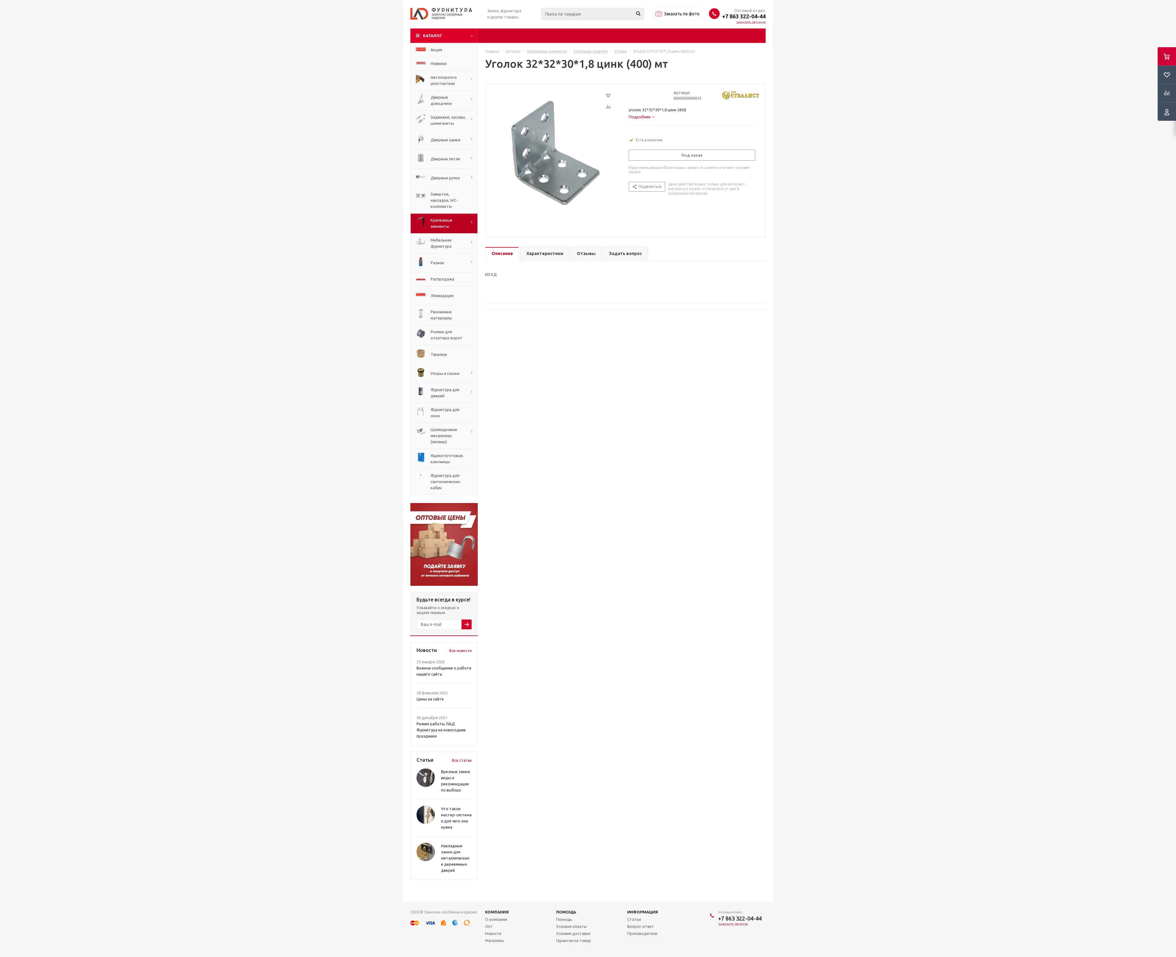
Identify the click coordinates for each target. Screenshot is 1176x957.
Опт (489, 926)
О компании (496, 919)
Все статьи (462, 760)
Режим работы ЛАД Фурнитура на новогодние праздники (441, 730)
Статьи (634, 919)
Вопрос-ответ (640, 926)
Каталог (432, 35)
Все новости (460, 651)
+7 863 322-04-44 (744, 16)
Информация (642, 912)
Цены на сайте (430, 699)
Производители (642, 933)
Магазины (494, 940)
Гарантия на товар (573, 940)
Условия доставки (573, 933)
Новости (493, 933)
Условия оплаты (571, 926)
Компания (497, 912)
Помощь (566, 912)
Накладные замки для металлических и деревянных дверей (455, 858)
